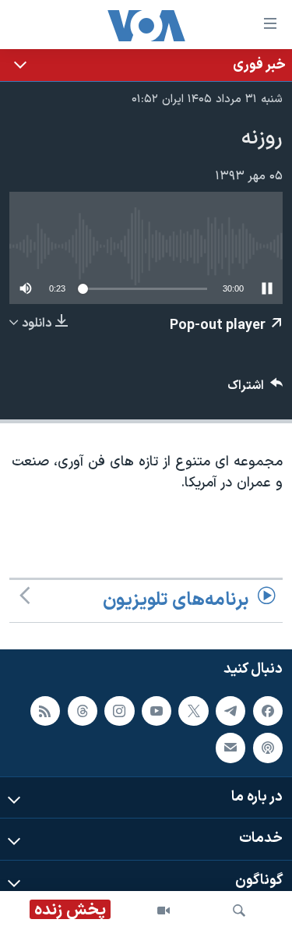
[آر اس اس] (45, 710)
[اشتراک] (230, 747)
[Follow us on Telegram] (230, 710)
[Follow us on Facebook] (268, 710)
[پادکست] (268, 747)
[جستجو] (239, 910)
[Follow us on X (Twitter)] (193, 710)
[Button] (255, 389)
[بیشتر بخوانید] (146, 65)
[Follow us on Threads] (82, 710)
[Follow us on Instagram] (119, 710)
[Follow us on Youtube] (156, 710)
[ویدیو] (163, 910)
